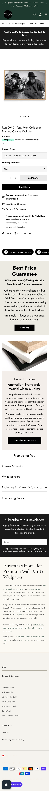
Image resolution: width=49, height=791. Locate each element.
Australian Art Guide (9, 706)
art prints (9, 589)
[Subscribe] (44, 542)
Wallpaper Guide (8, 687)
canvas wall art (18, 589)
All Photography (18, 23)
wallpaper (19, 614)
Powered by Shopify (33, 778)
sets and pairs (25, 640)
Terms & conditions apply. (24, 319)
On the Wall (6, 711)
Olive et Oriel (16, 778)
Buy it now (24, 187)
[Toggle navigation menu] (46, 14)
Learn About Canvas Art (24, 440)
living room (20, 636)
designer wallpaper (34, 589)
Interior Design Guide (9, 697)
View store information (15, 227)
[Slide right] (28, 117)
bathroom (36, 636)
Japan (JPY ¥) (12, 755)
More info (24, 327)
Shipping (21, 203)
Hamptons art (29, 628)
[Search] (34, 14)
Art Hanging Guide (9, 701)
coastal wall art (38, 624)
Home (4, 23)
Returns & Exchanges (16, 209)
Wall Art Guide (7, 692)
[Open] (6, 784)
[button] (2, 4)
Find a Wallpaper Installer (11, 715)
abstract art (19, 628)
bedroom (28, 636)
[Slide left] (21, 117)
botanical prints (8, 628)
